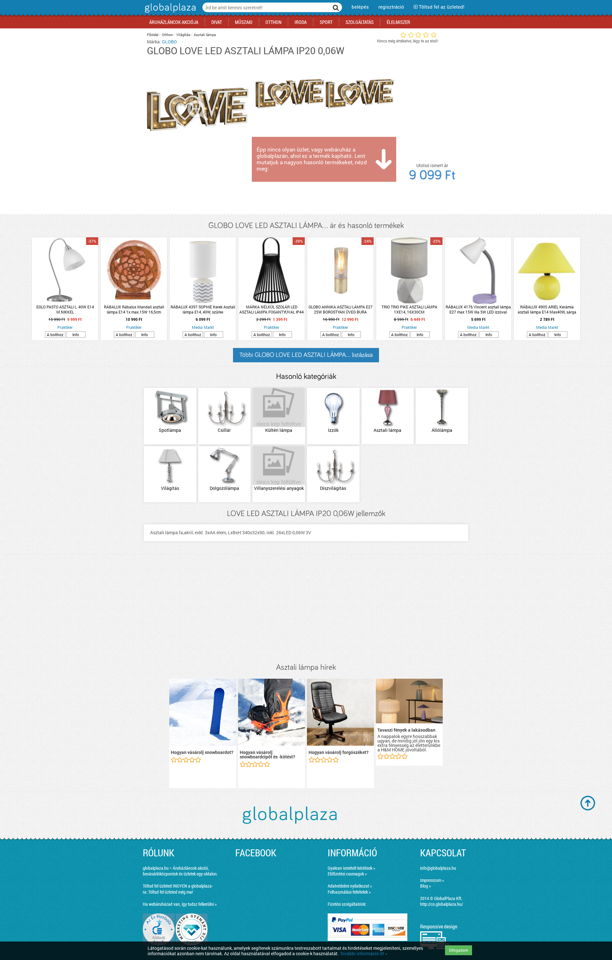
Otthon (167, 34)
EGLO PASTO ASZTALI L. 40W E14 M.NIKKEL (65, 309)
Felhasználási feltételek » (349, 892)
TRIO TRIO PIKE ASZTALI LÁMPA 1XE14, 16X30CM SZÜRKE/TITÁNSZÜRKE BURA (409, 309)
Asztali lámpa (205, 34)
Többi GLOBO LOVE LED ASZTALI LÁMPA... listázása (306, 355)
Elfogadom (458, 950)
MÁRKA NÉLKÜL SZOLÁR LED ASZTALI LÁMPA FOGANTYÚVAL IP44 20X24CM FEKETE (271, 309)
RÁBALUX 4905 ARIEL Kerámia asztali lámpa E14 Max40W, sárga (547, 309)
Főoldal (152, 34)
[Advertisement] (306, 609)
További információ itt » (363, 953)
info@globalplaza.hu (438, 868)
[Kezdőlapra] (169, 12)
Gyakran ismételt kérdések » (351, 868)
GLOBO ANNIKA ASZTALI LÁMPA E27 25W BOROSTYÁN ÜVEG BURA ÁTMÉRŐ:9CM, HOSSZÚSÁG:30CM (341, 309)
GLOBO (169, 42)
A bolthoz (55, 334)
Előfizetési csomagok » (347, 874)
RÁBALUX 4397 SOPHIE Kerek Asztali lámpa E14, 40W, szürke (203, 309)
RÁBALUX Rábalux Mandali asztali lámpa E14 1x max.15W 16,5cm (134, 309)
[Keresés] (336, 7)
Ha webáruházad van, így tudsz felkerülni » (180, 904)
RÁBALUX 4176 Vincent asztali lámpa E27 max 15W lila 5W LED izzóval (478, 309)
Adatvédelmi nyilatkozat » (350, 886)
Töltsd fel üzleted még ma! (170, 892)
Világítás (183, 34)
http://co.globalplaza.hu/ (441, 904)
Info (75, 334)
